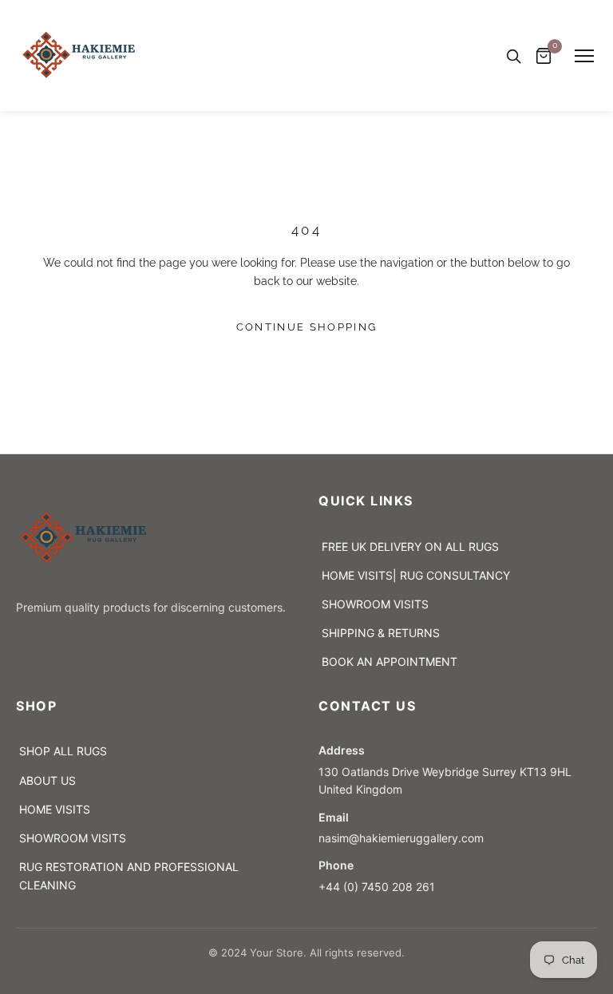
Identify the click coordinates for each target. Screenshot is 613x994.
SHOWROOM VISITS (375, 604)
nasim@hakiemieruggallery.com (404, 838)
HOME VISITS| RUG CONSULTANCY (416, 575)
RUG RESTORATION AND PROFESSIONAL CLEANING (129, 876)
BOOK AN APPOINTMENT (389, 661)
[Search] (513, 56)
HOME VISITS (54, 809)
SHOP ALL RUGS (63, 751)
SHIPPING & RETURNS (381, 633)
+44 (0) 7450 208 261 (376, 886)
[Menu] (584, 56)
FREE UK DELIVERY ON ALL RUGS (410, 546)
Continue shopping (307, 327)
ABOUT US (47, 780)
